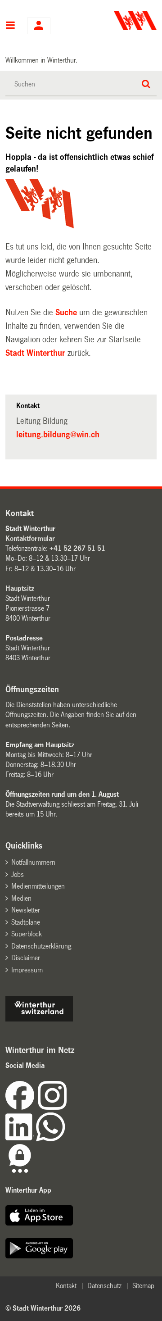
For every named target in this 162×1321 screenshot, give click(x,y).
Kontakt (66, 1285)
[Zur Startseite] (120, 20)
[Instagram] (52, 1107)
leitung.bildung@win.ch (57, 434)
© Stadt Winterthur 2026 (43, 1308)
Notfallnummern (33, 862)
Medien (21, 898)
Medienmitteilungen (38, 886)
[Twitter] (67, 1107)
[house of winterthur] (39, 1019)
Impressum (27, 970)
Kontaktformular (30, 538)
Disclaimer (25, 958)
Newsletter (25, 910)
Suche (66, 312)
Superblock (26, 934)
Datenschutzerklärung (41, 946)
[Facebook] (21, 1107)
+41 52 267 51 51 (77, 548)
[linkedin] (20, 1139)
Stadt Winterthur (35, 353)
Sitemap (143, 1285)
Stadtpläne (25, 922)
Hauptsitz (19, 588)
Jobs (17, 874)
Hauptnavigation (10, 26)
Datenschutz (104, 1285)
